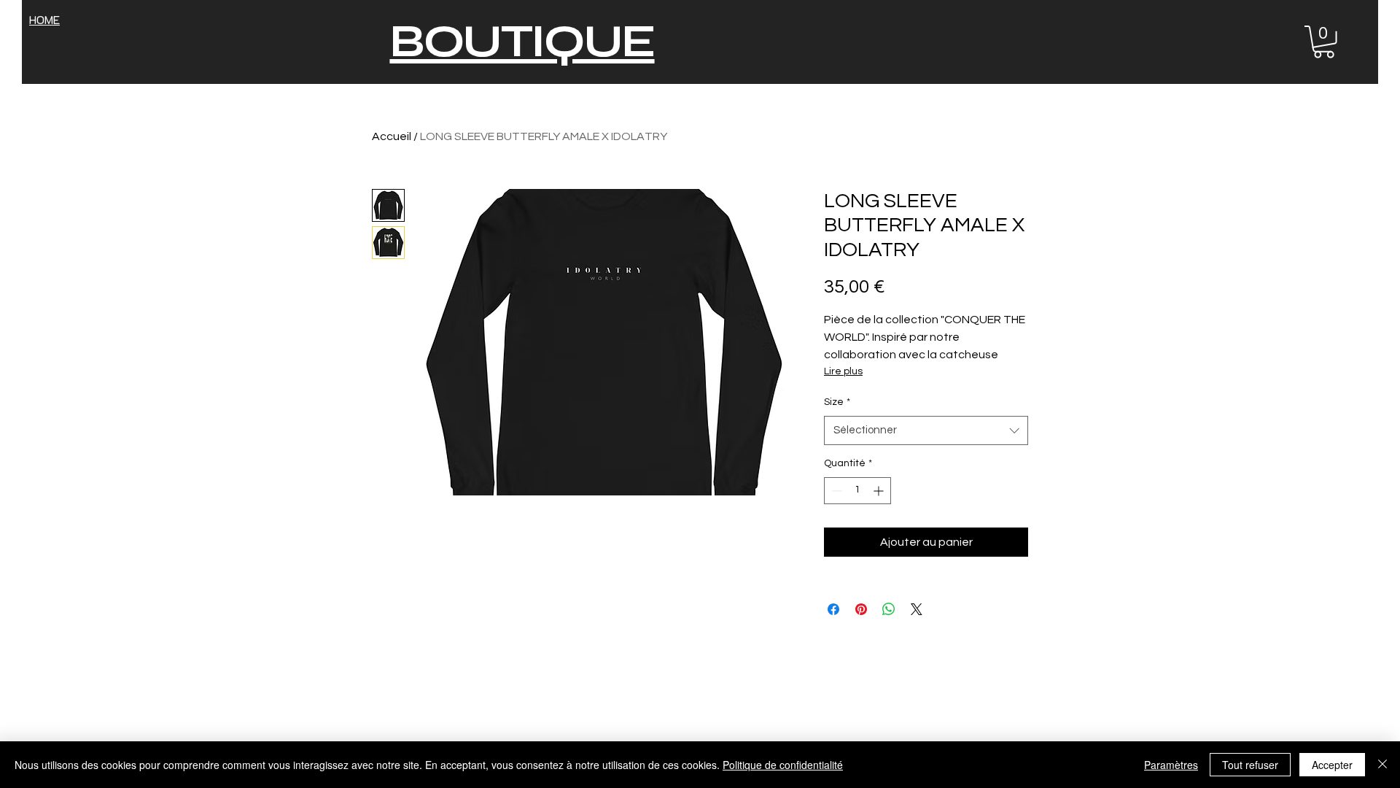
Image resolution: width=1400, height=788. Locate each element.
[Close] (1382, 764)
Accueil (391, 136)
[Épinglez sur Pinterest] (861, 609)
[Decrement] (835, 490)
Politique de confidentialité (783, 764)
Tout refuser (1250, 764)
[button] (1323, 42)
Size (837, 402)
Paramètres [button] (1171, 764)
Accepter (1332, 764)
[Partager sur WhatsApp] (889, 609)
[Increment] (880, 490)
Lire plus (843, 371)
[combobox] (926, 431)
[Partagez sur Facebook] (833, 609)
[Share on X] (916, 609)
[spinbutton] (857, 490)
